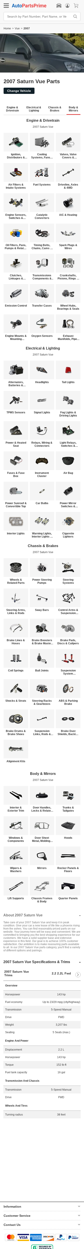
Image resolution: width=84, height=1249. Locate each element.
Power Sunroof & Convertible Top (16, 505)
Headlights (42, 382)
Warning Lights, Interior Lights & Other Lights (42, 535)
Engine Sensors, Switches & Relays (15, 216)
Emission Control (16, 305)
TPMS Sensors (15, 412)
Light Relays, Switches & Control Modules (68, 444)
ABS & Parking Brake (68, 702)
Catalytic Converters (42, 216)
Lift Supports (16, 898)
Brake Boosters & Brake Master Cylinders (42, 642)
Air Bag (68, 473)
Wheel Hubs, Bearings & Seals (68, 307)
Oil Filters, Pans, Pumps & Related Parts (16, 247)
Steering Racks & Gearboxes (42, 702)
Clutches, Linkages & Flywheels (16, 277)
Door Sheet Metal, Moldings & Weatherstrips (42, 839)
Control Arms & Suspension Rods (68, 611)
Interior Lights (16, 533)
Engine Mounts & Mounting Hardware (16, 337)
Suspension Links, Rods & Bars (42, 733)
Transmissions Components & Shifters (42, 277)
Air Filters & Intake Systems (16, 186)
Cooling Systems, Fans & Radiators (42, 156)
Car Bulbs (42, 503)
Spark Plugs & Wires (68, 247)
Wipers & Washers (16, 870)
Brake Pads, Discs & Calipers (68, 642)
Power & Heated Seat (16, 444)
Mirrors (42, 868)
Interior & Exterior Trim (16, 809)
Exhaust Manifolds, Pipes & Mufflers (68, 337)
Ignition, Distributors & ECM (16, 156)
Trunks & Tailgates (68, 809)
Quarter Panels (68, 898)
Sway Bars (42, 610)
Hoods (68, 837)
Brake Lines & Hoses (16, 642)
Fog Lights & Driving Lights (68, 414)
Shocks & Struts (15, 700)
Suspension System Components (68, 672)
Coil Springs (16, 670)
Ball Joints (42, 670)
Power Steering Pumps (42, 581)
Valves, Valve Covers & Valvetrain (68, 156)
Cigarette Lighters (68, 535)
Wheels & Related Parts (16, 581)
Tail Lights (68, 382)
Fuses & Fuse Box (16, 474)
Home (7, 28)
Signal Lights (42, 412)
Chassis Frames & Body (41, 900)
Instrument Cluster (42, 474)
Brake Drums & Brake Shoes (16, 733)
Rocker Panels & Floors (68, 870)
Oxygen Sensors (42, 336)
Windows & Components (16, 839)
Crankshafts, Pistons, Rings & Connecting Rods (68, 277)
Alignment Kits (15, 761)
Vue (17, 28)
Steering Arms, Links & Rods (16, 611)
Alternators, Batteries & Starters (16, 384)
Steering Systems (68, 581)
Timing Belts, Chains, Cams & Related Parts (42, 247)
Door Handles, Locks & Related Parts (41, 809)
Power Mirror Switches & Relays (68, 505)
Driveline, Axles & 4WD (68, 186)
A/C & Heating (68, 214)
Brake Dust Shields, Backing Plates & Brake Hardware (68, 733)
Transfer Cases (42, 305)
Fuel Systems (42, 184)
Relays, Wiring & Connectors (41, 444)
